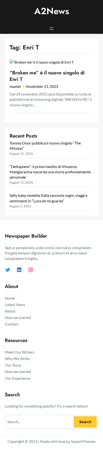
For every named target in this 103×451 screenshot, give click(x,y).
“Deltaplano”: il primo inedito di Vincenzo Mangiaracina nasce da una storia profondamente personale (50, 171)
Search (85, 421)
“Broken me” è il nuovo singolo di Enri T (47, 76)
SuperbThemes (83, 441)
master (15, 86)
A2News (51, 11)
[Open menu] (51, 28)
